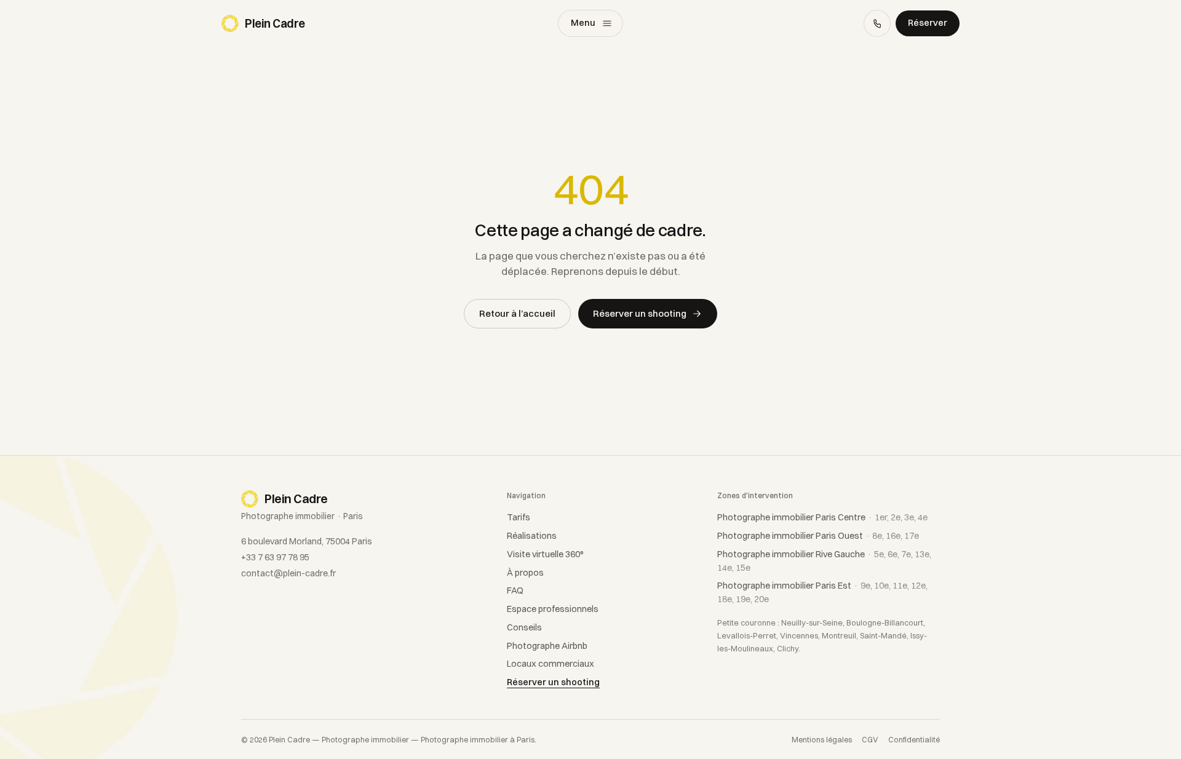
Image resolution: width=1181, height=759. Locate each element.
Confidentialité (914, 739)
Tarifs (518, 517)
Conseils (524, 627)
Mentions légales (822, 739)
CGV (870, 739)
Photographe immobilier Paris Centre (822, 517)
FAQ (515, 590)
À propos (525, 572)
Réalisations (532, 535)
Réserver (927, 22)
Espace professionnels (552, 608)
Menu (583, 22)
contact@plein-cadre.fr (288, 573)
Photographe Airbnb (547, 645)
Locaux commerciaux (550, 663)
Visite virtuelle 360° (545, 554)
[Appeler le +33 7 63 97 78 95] (877, 23)
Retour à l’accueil (517, 313)
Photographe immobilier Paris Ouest (818, 535)
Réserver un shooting (639, 313)
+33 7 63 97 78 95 (275, 557)
